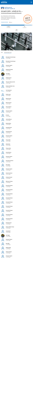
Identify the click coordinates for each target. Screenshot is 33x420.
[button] (31, 2)
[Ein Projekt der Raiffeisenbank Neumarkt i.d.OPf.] (8, 8)
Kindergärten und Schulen (4, 22)
